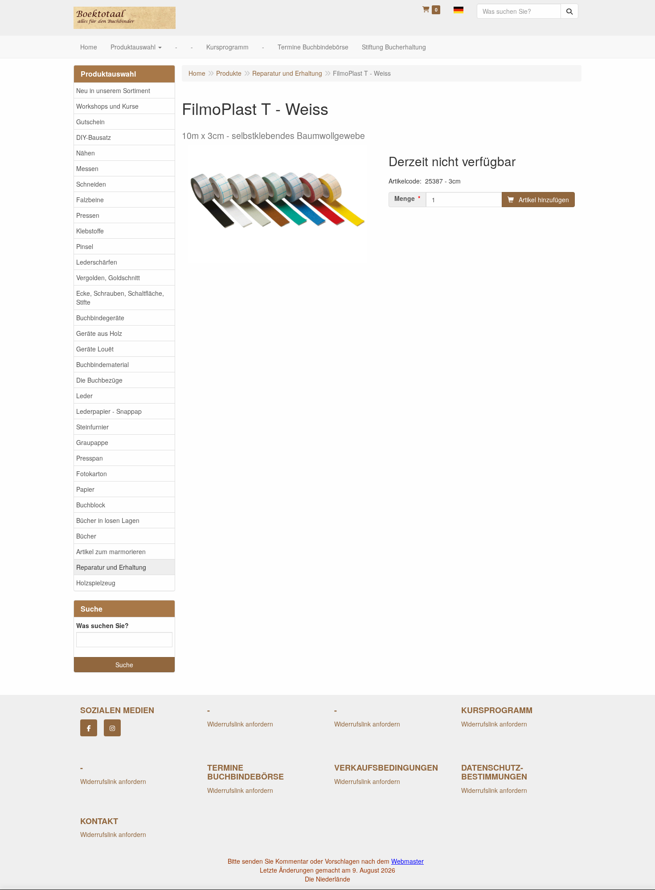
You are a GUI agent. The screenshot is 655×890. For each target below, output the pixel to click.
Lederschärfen (96, 261)
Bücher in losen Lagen (107, 520)
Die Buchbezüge (99, 380)
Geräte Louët (95, 348)
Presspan (89, 457)
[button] (458, 9)
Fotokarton (91, 473)
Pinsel (84, 246)
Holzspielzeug (95, 582)
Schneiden (91, 184)
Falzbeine (90, 199)
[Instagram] (112, 727)
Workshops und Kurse (107, 106)
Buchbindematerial (102, 364)
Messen (87, 168)
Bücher (86, 535)
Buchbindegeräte (100, 317)
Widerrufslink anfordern (240, 723)
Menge (404, 198)
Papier (85, 489)
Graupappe (92, 442)
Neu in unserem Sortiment (113, 90)
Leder (84, 395)
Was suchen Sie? (102, 625)
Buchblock (90, 504)
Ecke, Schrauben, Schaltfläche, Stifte (120, 297)
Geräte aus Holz (99, 333)
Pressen (87, 215)
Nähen (85, 152)
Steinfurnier (92, 426)
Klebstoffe (90, 230)
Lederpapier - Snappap (109, 411)
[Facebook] (88, 727)
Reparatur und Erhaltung (111, 567)
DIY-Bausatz (93, 137)
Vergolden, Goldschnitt (108, 277)
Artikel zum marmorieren (111, 551)
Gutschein (90, 121)
